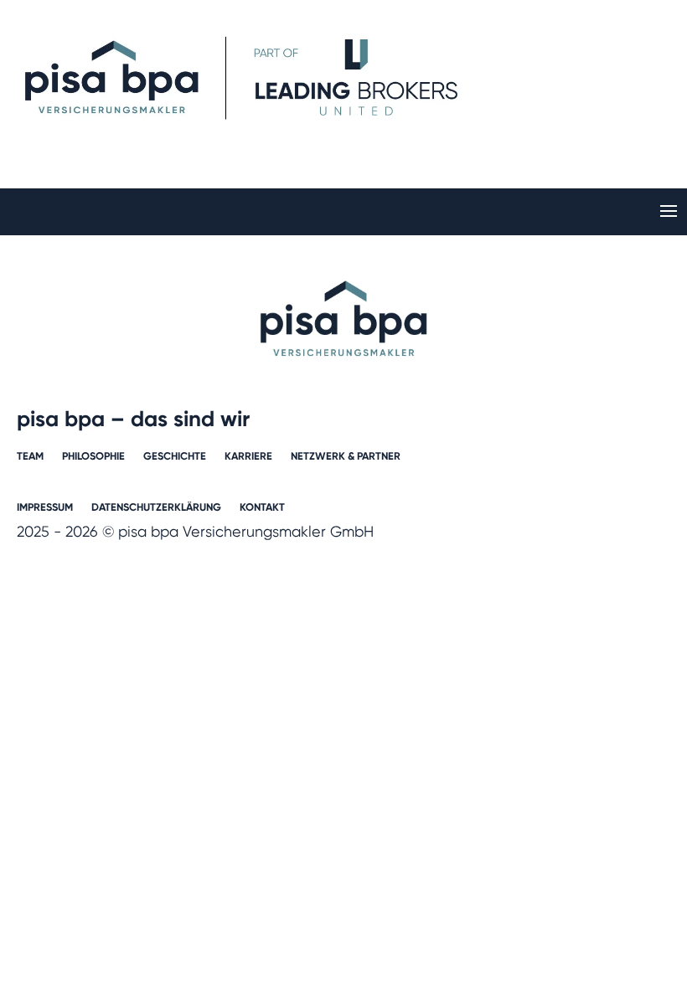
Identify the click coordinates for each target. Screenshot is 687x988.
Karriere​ (248, 456)
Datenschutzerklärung (156, 507)
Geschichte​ (174, 456)
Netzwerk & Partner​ (345, 456)
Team (30, 456)
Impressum (45, 507)
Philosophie (93, 456)
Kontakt (262, 507)
